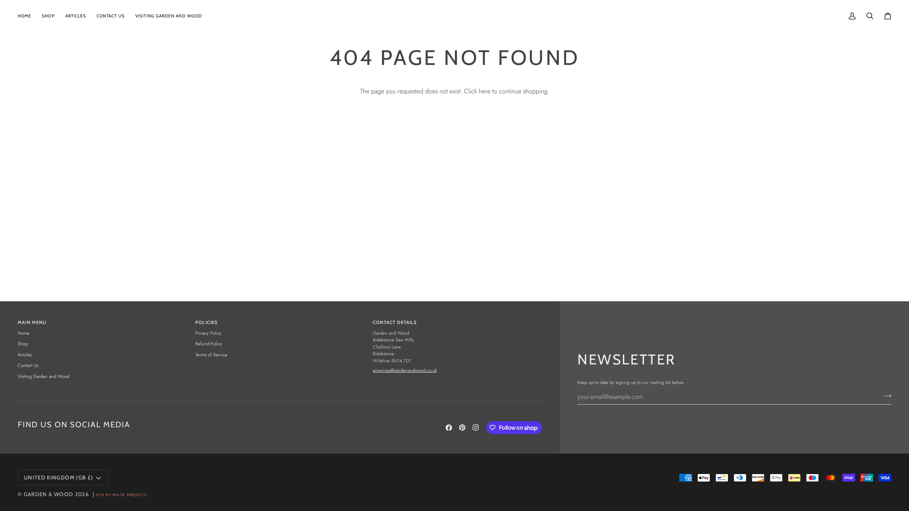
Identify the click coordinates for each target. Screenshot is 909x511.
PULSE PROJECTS (130, 495)
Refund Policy (208, 343)
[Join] (885, 395)
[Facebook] (449, 427)
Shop (23, 343)
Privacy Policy (208, 333)
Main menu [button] (32, 322)
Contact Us (28, 365)
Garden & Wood (49, 494)
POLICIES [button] (206, 322)
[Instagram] (476, 427)
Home (23, 333)
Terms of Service (211, 354)
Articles (25, 354)
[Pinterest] (462, 427)
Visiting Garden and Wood (43, 376)
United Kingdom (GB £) (58, 477)
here (484, 91)
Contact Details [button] (395, 322)
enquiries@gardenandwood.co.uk (405, 370)
